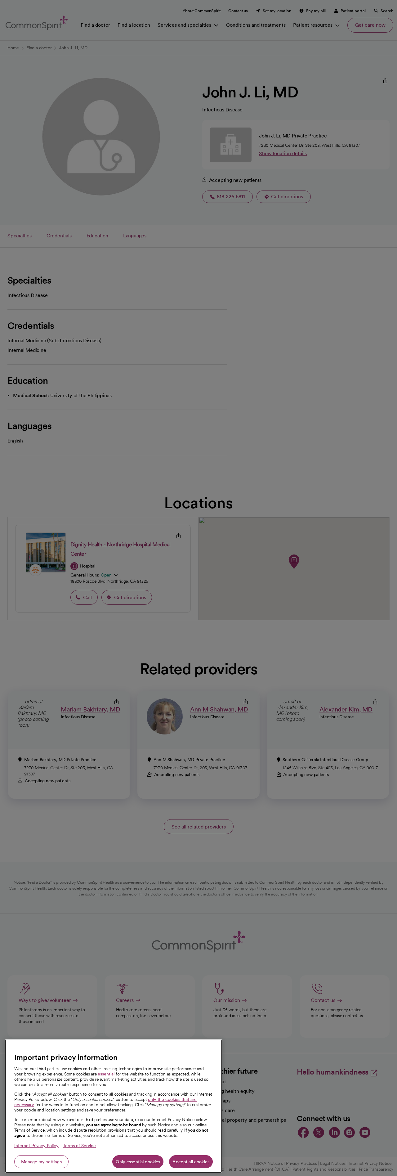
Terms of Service (79, 1145)
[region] (113, 1106)
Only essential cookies (138, 1161)
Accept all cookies (190, 1161)
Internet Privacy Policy (36, 1145)
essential (106, 1073)
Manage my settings (41, 1161)
